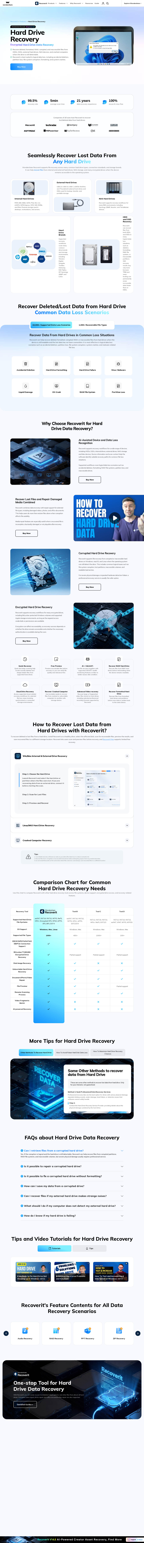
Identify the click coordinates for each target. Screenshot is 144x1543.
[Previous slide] (6, 1333)
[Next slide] (137, 1333)
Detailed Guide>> (25, 1404)
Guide (97, 3)
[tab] (44, 780)
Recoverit (14, 21)
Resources (89, 3)
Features (23, 21)
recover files (38, 170)
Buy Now (21, 67)
